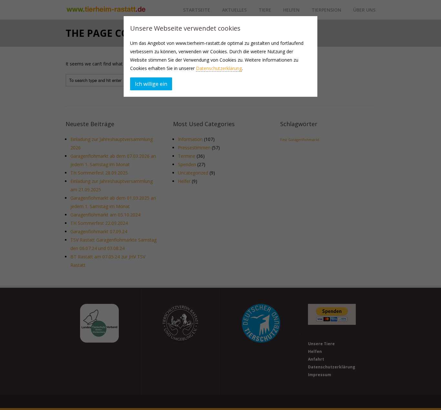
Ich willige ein (151, 83)
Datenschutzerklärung (219, 68)
